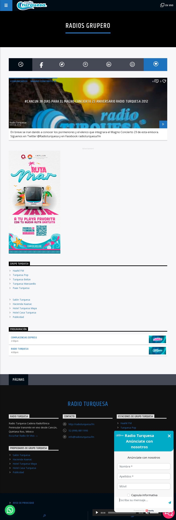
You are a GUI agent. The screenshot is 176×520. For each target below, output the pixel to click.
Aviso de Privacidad (23, 503)
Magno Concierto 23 (43, 81)
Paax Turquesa (21, 288)
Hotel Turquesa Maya (25, 308)
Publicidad (18, 317)
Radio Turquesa (18, 122)
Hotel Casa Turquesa (24, 312)
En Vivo (169, 5)
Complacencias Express (24, 337)
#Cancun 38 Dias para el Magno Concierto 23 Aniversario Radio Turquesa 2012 (86, 101)
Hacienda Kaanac (22, 304)
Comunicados (19, 81)
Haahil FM (18, 270)
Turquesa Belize (22, 279)
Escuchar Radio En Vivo (22, 435)
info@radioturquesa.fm (81, 437)
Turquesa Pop (20, 275)
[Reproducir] (97, 512)
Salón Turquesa (21, 299)
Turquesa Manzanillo (24, 283)
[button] (10, 510)
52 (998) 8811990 (78, 430)
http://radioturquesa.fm (81, 424)
